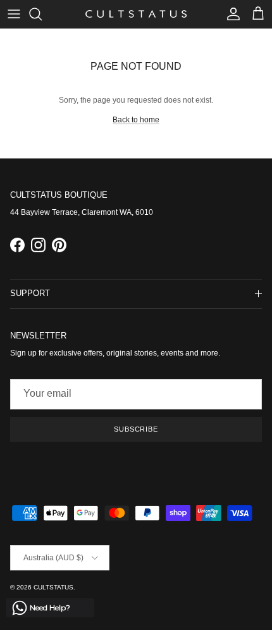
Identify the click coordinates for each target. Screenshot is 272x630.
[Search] (42, 14)
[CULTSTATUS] (136, 14)
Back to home (136, 119)
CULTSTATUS (53, 587)
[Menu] (14, 14)
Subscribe (136, 429)
